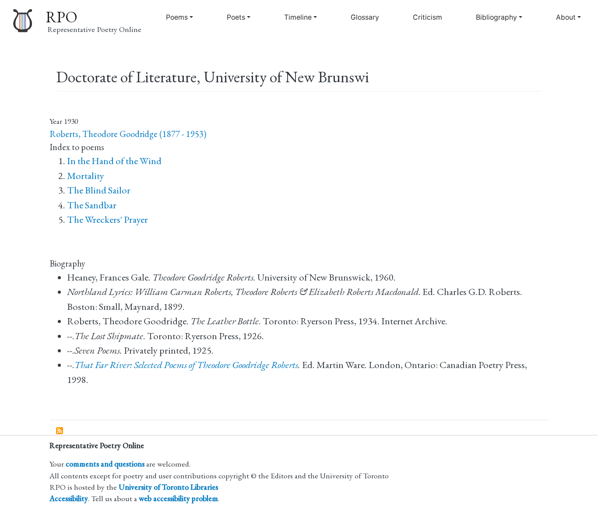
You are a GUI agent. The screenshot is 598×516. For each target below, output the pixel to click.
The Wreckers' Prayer (107, 219)
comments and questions (105, 464)
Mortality (85, 175)
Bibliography (496, 17)
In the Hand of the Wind (114, 160)
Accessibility (68, 498)
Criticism (427, 17)
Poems (177, 17)
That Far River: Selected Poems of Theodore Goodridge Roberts (186, 364)
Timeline (298, 17)
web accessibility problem (178, 498)
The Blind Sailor (98, 190)
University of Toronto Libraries (168, 487)
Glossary (365, 17)
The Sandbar (91, 205)
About (566, 17)
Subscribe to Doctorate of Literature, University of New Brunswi (60, 431)
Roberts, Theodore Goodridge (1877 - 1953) (127, 134)
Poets (236, 17)
